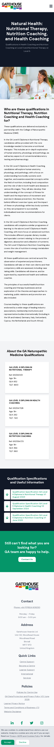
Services (27, 678)
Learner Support (27, 669)
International (27, 674)
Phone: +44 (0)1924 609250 (27, 607)
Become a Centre (27, 665)
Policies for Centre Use (27, 692)
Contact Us (27, 559)
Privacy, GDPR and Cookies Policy (25, 736)
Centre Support (27, 661)
